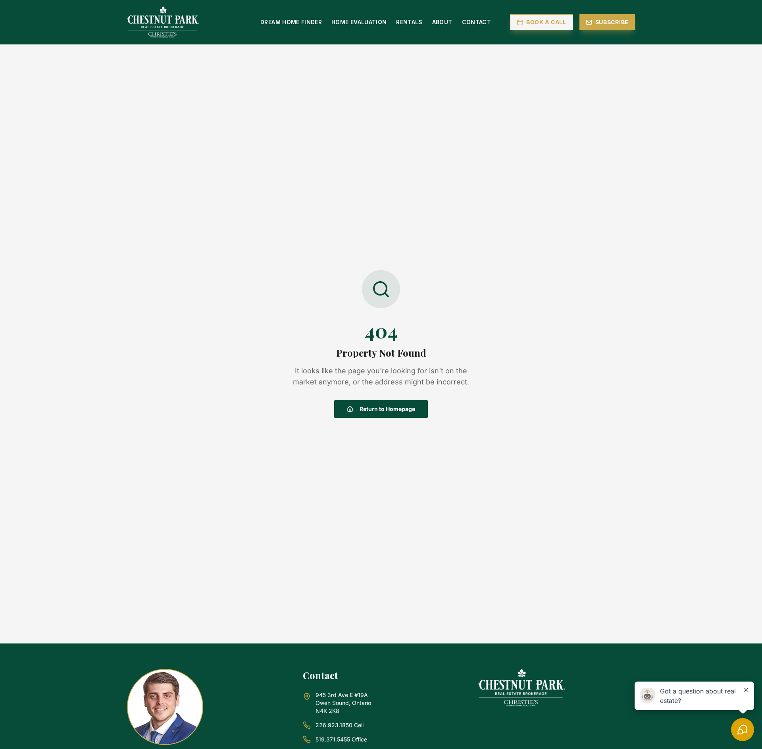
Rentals (409, 22)
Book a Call (546, 22)
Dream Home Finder (291, 22)
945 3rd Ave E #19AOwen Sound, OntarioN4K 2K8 (343, 702)
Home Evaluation (359, 22)
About (442, 22)
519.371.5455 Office (341, 739)
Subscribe (612, 22)
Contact (476, 22)
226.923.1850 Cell (340, 725)
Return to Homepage (387, 408)
